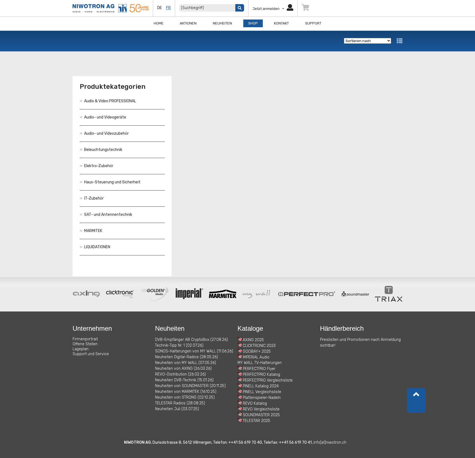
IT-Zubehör (94, 198)
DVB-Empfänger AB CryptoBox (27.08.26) (191, 339)
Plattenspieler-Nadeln (262, 397)
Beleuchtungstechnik (103, 149)
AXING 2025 (253, 340)
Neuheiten (222, 23)
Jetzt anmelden (267, 9)
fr (168, 7)
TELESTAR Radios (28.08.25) (180, 403)
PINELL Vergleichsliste (262, 392)
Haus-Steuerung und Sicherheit (112, 182)
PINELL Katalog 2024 (261, 386)
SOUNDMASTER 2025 (261, 415)
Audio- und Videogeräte (105, 117)
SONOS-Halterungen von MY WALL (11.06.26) (194, 351)
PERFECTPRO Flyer (259, 368)
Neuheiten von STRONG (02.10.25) (185, 397)
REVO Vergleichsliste (261, 409)
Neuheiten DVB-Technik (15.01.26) (184, 380)
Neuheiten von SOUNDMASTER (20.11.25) (190, 385)
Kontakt (281, 23)
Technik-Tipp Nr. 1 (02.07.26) (179, 345)
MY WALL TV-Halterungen (260, 362)
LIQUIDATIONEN (97, 247)
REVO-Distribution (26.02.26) (180, 374)
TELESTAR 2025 (256, 420)
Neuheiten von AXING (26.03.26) (183, 368)
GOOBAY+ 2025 (257, 351)
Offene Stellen (85, 344)
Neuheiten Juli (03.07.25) (177, 409)
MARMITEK (93, 230)
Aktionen (188, 23)
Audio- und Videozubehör (106, 133)
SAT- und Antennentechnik (108, 214)
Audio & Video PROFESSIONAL (110, 101)
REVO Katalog (255, 403)
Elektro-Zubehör (98, 166)
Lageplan (81, 349)
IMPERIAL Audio (256, 357)
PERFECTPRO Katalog (261, 374)
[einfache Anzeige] (399, 40)
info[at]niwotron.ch (329, 442)
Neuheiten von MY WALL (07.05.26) (185, 362)
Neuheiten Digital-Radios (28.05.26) (186, 357)
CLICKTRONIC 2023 (259, 345)
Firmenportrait (85, 339)
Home (159, 23)
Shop (253, 23)
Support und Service (91, 354)
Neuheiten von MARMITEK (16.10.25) (185, 391)
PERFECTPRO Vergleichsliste (268, 380)
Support (313, 23)
